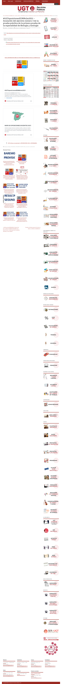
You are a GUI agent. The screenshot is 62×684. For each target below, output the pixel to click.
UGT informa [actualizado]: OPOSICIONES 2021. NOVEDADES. (22, 143)
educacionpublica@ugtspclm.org (8, 665)
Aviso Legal (10, 1)
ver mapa (4, 663)
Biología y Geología (7, 146)
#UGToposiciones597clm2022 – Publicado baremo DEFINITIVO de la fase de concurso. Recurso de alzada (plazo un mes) (22, 191)
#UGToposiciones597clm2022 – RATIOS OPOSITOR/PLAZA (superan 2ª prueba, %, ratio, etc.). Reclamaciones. (9, 191)
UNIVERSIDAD (18, 1)
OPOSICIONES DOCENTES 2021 (20, 146)
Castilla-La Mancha (28, 27)
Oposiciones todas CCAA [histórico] (13, 28)
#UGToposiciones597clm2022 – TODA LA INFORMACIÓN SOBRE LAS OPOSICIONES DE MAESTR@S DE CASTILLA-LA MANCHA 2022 (21, 206)
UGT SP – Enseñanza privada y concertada (35, 674)
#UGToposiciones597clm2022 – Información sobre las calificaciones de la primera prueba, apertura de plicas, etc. (21, 219)
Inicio (4, 1)
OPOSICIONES (34, 27)
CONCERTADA (45, 1)
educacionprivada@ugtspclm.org (8, 665)
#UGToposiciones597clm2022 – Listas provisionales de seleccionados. (21, 162)
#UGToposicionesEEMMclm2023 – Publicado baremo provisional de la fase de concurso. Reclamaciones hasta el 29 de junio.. (9, 163)
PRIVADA (37, 1)
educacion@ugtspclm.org (21, 675)
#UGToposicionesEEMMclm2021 (20, 27)
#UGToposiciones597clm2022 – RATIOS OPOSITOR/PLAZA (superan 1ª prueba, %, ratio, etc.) (9, 219)
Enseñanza (5, 27)
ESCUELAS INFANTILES (28, 1)
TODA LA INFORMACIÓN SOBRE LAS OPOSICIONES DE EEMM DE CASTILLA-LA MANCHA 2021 (22, 57)
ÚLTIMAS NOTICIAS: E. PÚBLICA (25, 28)
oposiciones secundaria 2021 (30, 146)
